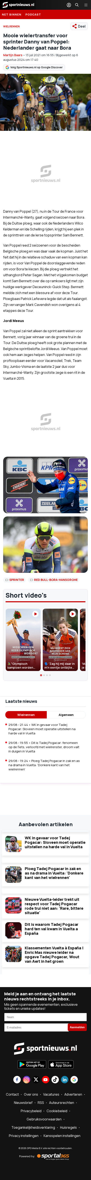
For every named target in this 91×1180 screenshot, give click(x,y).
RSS (41, 1102)
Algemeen (66, 715)
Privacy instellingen (24, 1135)
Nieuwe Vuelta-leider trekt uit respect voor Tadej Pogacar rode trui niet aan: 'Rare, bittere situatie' (54, 906)
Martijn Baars (12, 55)
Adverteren (73, 1094)
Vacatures (51, 1094)
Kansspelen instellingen (62, 1135)
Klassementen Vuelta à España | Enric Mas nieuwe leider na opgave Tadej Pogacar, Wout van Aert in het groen (54, 954)
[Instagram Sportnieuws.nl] (26, 1080)
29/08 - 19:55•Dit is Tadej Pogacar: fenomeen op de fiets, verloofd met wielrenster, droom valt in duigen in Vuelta (43, 747)
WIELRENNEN (11, 26)
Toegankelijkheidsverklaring (33, 1127)
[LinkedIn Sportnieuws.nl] (64, 1080)
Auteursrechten (61, 1102)
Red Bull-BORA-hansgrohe (56, 580)
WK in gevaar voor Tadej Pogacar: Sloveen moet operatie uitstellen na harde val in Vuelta (55, 842)
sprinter (16, 580)
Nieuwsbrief (23, 1102)
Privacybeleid (31, 1111)
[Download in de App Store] (61, 1065)
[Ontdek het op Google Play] (32, 1065)
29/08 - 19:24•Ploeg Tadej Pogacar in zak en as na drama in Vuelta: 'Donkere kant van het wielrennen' (44, 765)
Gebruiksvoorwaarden (44, 1119)
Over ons (31, 1094)
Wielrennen (26, 715)
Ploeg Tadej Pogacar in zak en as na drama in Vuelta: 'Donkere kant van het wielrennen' (54, 873)
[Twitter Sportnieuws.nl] (36, 1080)
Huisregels (68, 1127)
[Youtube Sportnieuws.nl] (45, 1080)
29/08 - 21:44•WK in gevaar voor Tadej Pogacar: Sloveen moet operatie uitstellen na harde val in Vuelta (42, 729)
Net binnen (11, 14)
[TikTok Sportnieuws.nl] (55, 1080)
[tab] (41, 675)
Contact (12, 1094)
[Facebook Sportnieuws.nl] (17, 1080)
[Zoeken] (77, 5)
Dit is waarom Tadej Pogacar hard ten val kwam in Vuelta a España (51, 929)
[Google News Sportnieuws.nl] (74, 1080)
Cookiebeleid (57, 1111)
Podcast (33, 14)
